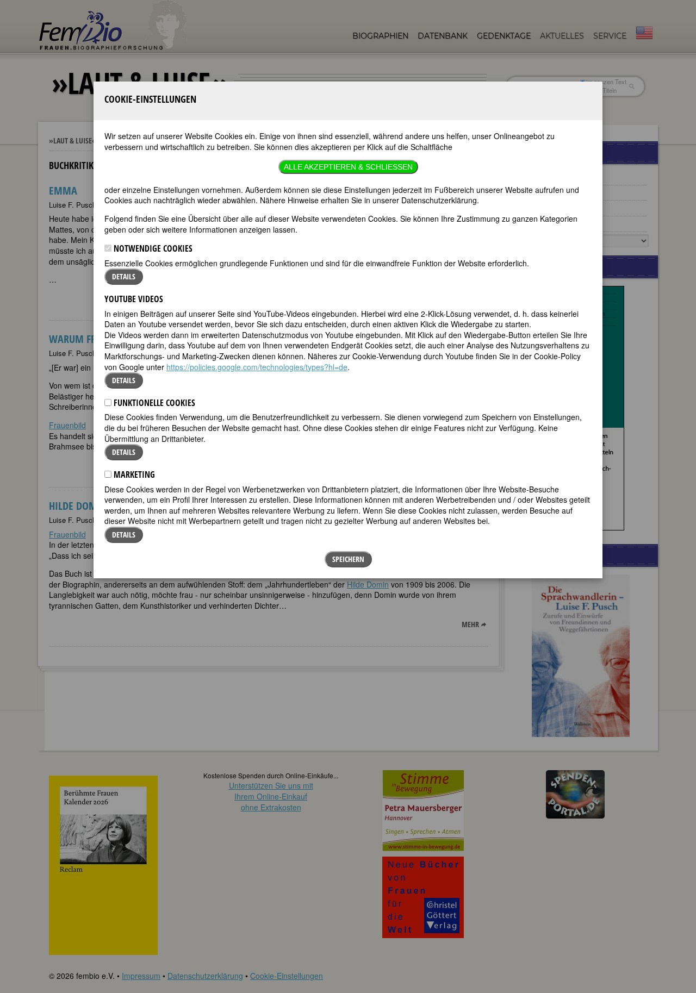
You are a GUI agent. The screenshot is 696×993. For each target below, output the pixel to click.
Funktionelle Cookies (153, 403)
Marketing (133, 474)
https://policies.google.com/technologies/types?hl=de (256, 366)
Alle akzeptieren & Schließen (348, 167)
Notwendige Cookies (151, 248)
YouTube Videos (133, 299)
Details (123, 276)
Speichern (348, 559)
